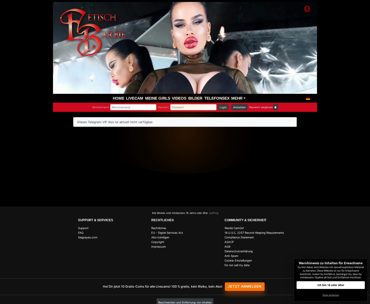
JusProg (213, 213)
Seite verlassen (331, 295)
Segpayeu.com (88, 237)
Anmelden (239, 107)
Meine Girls (157, 98)
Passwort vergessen (261, 107)
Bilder (195, 98)
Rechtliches (158, 228)
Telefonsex (217, 98)
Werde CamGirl (234, 228)
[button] (308, 98)
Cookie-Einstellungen (238, 260)
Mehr (236, 98)
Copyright (157, 242)
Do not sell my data (237, 265)
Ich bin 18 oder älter (330, 285)
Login (223, 107)
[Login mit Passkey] (275, 107)
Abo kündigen (160, 237)
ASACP (229, 242)
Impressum (158, 246)
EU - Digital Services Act (167, 232)
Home (118, 98)
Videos (179, 98)
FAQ (80, 232)
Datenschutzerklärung (239, 251)
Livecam (134, 98)
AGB (227, 246)
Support (83, 228)
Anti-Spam (231, 255)
